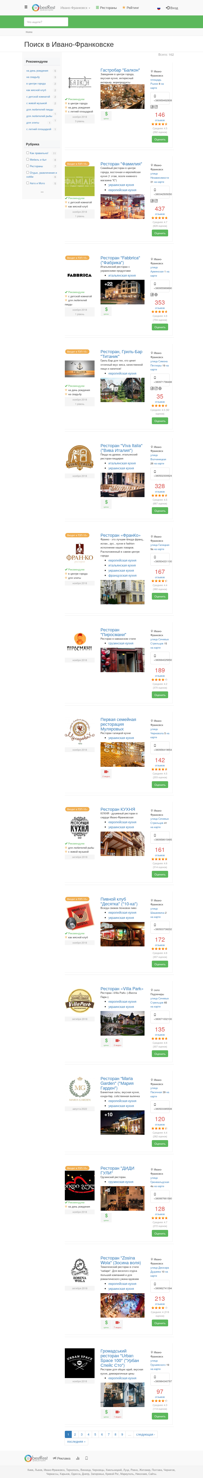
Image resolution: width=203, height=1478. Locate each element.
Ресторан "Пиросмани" (113, 631)
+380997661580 (161, 1198)
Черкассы (52, 1474)
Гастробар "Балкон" (120, 70)
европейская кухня (122, 190)
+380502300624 (161, 475)
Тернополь (72, 1470)
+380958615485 (161, 839)
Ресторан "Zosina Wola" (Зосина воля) (121, 1260)
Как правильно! (39, 153)
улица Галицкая (159, 545)
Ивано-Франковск (54, 1470)
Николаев (141, 1474)
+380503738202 (161, 929)
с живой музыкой (36, 103)
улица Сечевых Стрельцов (159, 641)
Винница (85, 1470)
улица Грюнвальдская (159, 1180)
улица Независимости (159, 175)
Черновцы (98, 1470)
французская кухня (122, 575)
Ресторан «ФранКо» (121, 535)
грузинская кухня (120, 643)
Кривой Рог (112, 1474)
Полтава (157, 1470)
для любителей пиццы (39, 109)
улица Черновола (157, 731)
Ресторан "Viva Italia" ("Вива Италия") (122, 447)
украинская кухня (121, 184)
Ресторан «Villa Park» (122, 988)
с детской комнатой (38, 96)
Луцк (126, 1470)
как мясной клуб (36, 90)
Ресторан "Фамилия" (121, 163)
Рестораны (36, 166)
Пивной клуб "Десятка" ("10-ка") (119, 901)
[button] (75, 7)
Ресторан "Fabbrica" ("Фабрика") (120, 259)
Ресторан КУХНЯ (118, 809)
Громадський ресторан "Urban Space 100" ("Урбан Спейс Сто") (120, 1358)
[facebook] (152, 106)
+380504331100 (161, 561)
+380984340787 (161, 1381)
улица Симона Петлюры (159, 363)
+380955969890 (161, 288)
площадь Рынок (155, 82)
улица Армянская (157, 269)
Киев (30, 1470)
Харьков (65, 1474)
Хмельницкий (114, 1470)
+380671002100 (161, 1019)
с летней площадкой (38, 129)
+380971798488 (161, 382)
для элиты (32, 122)
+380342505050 (161, 194)
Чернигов (169, 1470)
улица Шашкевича (157, 910)
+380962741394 (161, 1288)
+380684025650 (161, 660)
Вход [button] (173, 7)
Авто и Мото (37, 183)
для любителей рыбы (39, 116)
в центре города (36, 83)
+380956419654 (161, 749)
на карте (159, 182)
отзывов (160, 116)
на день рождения (37, 70)
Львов (38, 1470)
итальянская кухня (122, 275)
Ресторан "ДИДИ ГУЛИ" (117, 1170)
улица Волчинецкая (158, 457)
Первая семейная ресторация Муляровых (118, 724)
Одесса (75, 1474)
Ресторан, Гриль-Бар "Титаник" (121, 353)
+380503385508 (161, 1109)
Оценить (160, 139)
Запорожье (97, 1474)
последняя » (76, 1441)
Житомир (144, 1470)
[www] (156, 294)
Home (29, 32)
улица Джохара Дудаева (159, 1270)
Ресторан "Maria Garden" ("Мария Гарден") (117, 1083)
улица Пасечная (156, 1090)
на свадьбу (33, 77)
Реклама (63, 1458)
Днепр (85, 1474)
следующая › (145, 1434)
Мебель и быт (38, 159)
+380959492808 (161, 100)
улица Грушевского (158, 1363)
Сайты (152, 1474)
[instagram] (156, 106)
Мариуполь (127, 1474)
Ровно (134, 1470)
